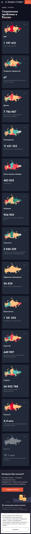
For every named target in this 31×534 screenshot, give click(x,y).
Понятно (15, 529)
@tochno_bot (23, 509)
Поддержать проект (12, 489)
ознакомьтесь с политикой (9, 524)
